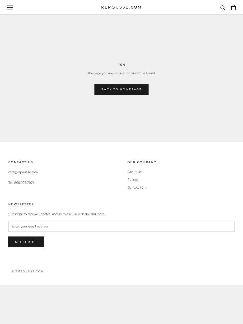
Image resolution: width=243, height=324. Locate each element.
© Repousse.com (28, 271)
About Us (134, 172)
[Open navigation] (10, 7)
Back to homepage (121, 89)
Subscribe (26, 242)
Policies (133, 179)
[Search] (222, 7)
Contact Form (137, 187)
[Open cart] (233, 7)
